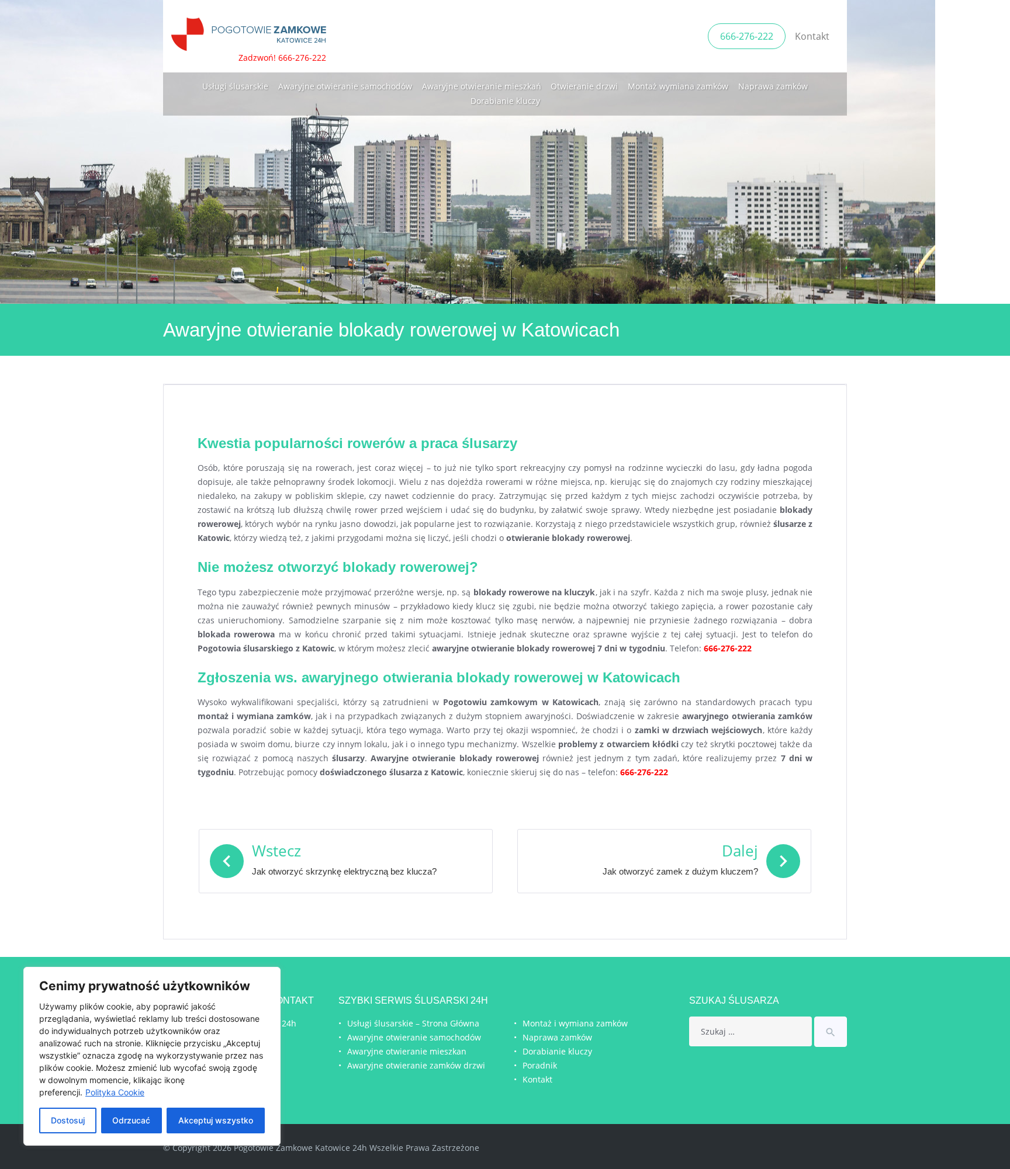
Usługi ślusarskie (235, 86)
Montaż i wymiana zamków (575, 1023)
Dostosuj (68, 1120)
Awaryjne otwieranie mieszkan (406, 1051)
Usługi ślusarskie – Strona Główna (413, 1023)
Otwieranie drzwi (584, 86)
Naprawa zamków (773, 86)
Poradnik (540, 1065)
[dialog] (152, 1056)
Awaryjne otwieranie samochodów (345, 86)
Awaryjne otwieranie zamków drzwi (416, 1065)
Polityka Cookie (114, 1092)
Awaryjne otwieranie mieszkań (481, 86)
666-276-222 (746, 36)
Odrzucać (131, 1120)
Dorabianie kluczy (505, 100)
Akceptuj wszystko (215, 1120)
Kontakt (812, 36)
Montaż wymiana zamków (678, 86)
